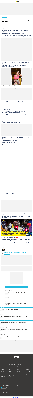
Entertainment (7, 16)
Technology (6, 290)
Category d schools (17, 252)
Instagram (17, 36)
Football (2, 317)
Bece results (6, 252)
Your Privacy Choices (17, 397)
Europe (1, 314)
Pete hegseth (11, 252)
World (1, 334)
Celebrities (6, 297)
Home (3, 16)
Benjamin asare (23, 252)
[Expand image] (30, 69)
